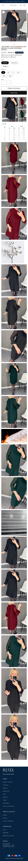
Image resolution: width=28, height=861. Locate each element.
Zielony (5, 66)
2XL (4, 76)
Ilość (2, 79)
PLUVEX (11, 858)
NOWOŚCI (5, 785)
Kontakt (5, 815)
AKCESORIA (6, 803)
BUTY (4, 794)
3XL (10, 76)
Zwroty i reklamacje (8, 821)
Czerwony (14, 62)
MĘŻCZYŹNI (6, 791)
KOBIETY (5, 788)
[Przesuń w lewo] (10, 44)
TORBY (5, 800)
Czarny (5, 62)
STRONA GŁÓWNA (8, 782)
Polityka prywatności (8, 835)
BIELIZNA (5, 797)
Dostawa (5, 818)
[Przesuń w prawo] (17, 44)
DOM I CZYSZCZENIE (8, 806)
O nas (4, 829)
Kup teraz (14, 92)
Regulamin (5, 832)
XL (18, 72)
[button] (3, 5)
